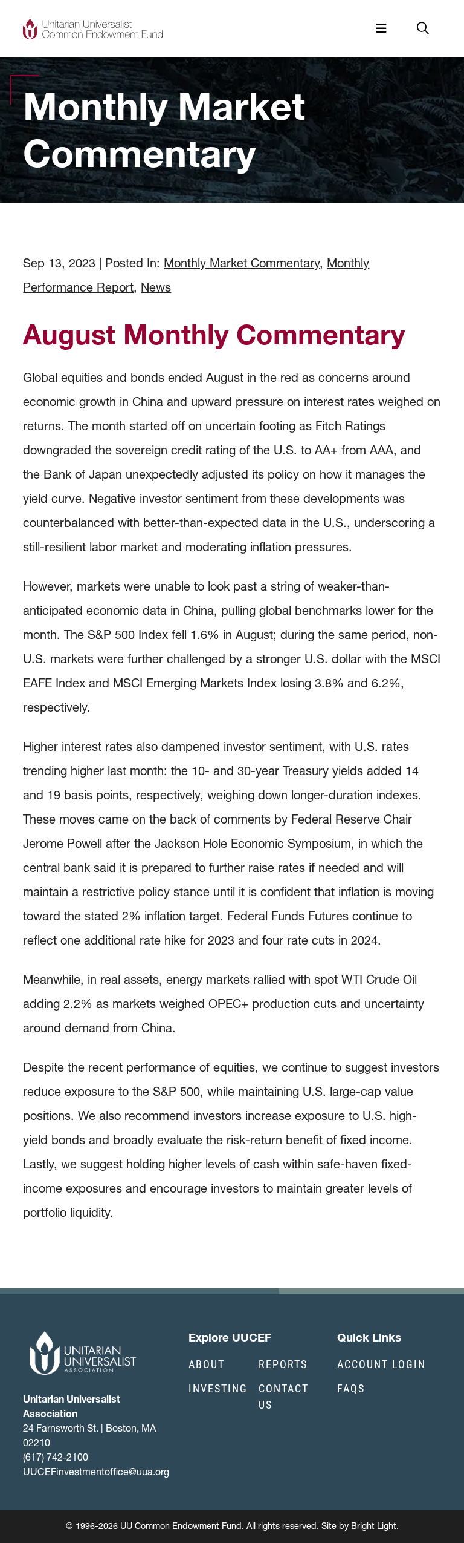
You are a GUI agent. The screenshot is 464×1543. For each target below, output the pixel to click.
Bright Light (373, 1526)
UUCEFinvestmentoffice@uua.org (96, 1472)
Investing (218, 1388)
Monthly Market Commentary (242, 263)
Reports (283, 1364)
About (206, 1364)
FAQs (351, 1388)
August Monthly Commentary (214, 334)
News (156, 287)
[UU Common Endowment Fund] (92, 29)
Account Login (381, 1364)
